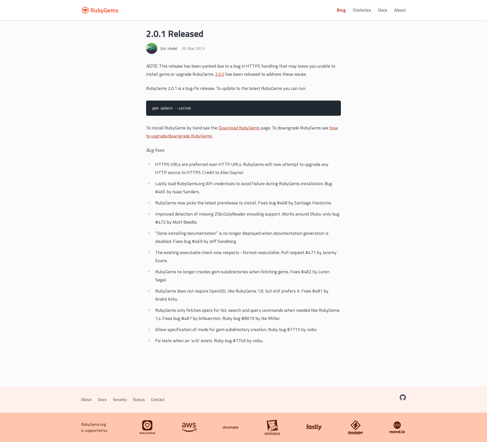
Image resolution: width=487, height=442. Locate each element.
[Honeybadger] (355, 427)
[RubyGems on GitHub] (402, 397)
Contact (158, 399)
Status (139, 399)
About (400, 10)
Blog (341, 10)
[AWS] (189, 427)
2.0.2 (219, 74)
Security (120, 399)
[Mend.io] (397, 427)
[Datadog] (272, 427)
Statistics (362, 10)
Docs (382, 10)
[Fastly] (314, 427)
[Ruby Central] (147, 427)
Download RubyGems (239, 127)
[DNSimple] (230, 427)
